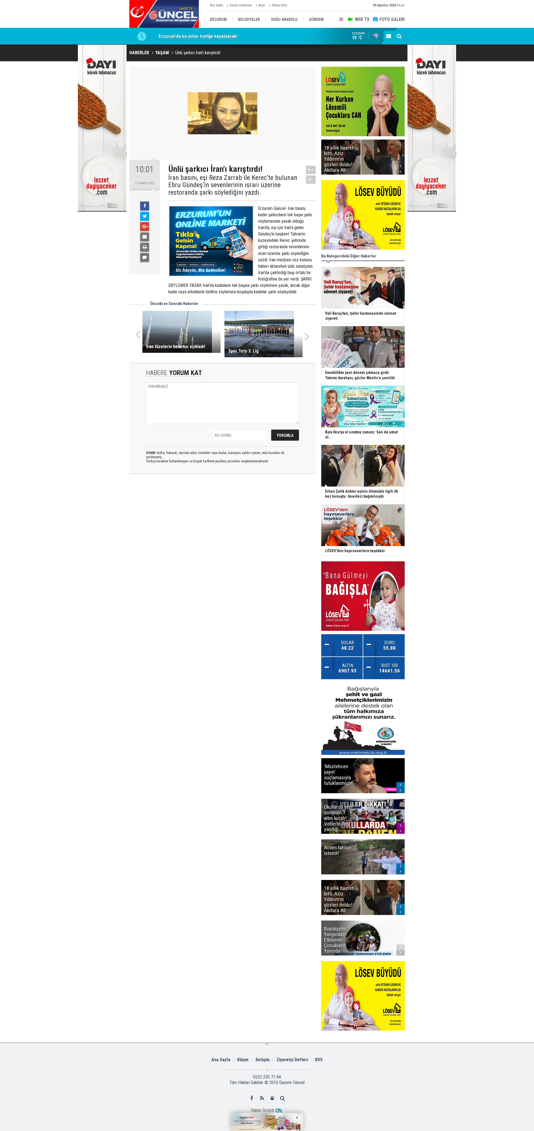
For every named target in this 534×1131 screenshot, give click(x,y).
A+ (311, 169)
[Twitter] (144, 216)
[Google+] (144, 226)
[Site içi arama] (399, 36)
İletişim (263, 1059)
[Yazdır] (144, 247)
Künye (243, 1059)
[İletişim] (388, 36)
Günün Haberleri (241, 5)
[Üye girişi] (272, 1098)
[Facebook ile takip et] (251, 1098)
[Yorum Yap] (144, 257)
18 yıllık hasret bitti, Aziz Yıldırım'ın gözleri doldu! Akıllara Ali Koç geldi (227, 36)
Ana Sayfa (216, 5)
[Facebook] (144, 206)
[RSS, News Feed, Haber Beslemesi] (262, 1098)
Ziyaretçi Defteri (292, 1059)
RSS (319, 1059)
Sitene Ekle (279, 5)
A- (310, 179)
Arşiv (262, 5)
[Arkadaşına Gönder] (144, 236)
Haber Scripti (262, 1110)
